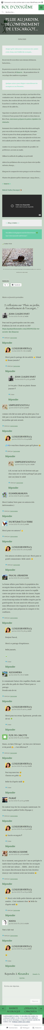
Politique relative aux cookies (21, 1021)
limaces (19, 72)
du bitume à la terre (21, 521)
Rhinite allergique (13, 1010)
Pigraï (12, 798)
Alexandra (15, 672)
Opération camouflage (30, 1011)
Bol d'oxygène (17, 7)
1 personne (13, 338)
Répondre (7, 343)
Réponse (35, 1001)
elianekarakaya (18, 493)
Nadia (12, 921)
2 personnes (14, 426)
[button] (17, 257)
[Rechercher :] (14, 12)
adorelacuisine (18, 852)
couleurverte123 (22, 348)
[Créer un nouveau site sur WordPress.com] (22, 2)
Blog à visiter (12, 223)
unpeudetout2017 (19, 405)
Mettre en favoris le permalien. (13, 297)
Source (6, 184)
